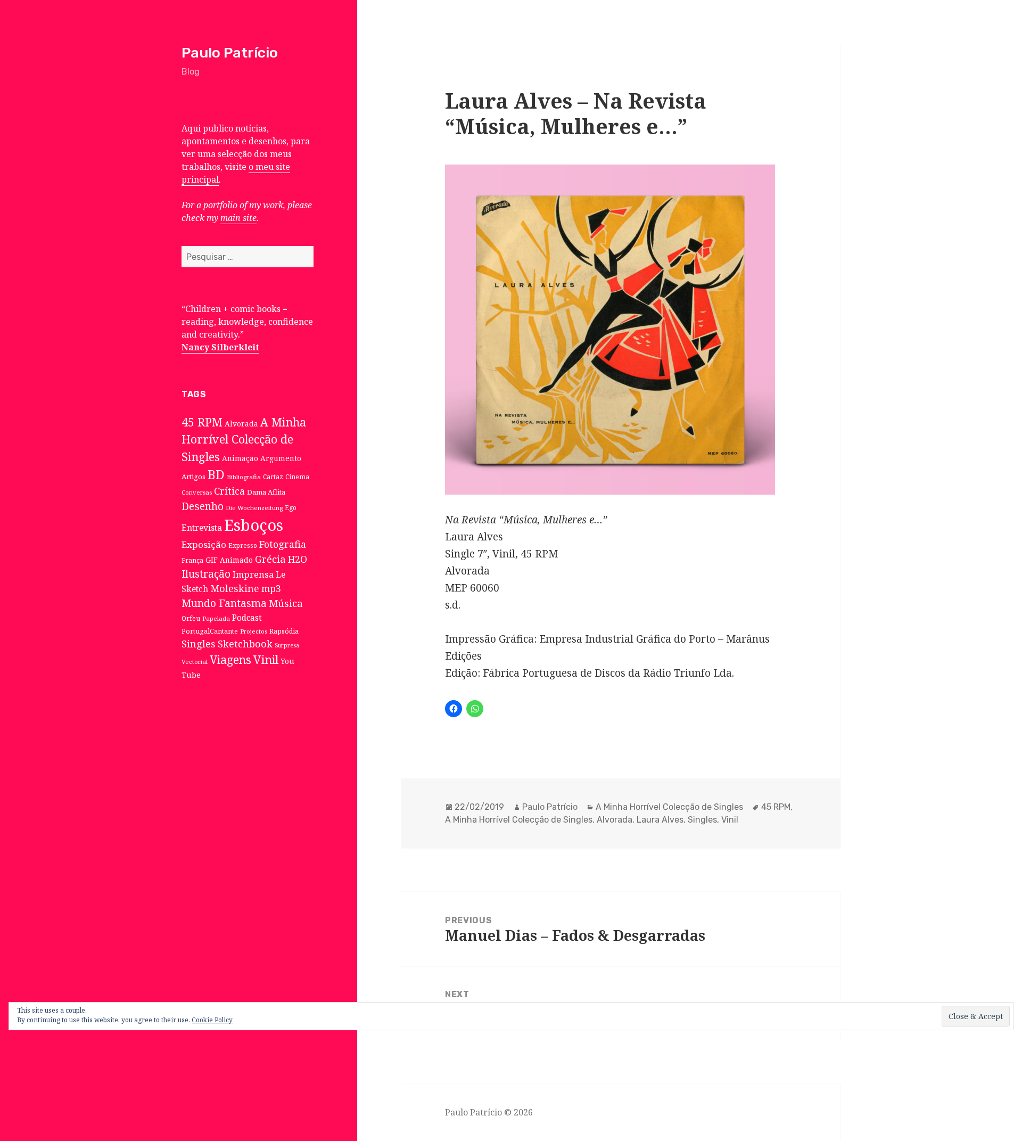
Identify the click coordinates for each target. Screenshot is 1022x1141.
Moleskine (234, 588)
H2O (297, 559)
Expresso (242, 545)
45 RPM (202, 422)
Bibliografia (244, 477)
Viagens (230, 659)
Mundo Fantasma (224, 603)
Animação (240, 458)
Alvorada (241, 423)
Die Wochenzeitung (254, 508)
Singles (199, 643)
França (192, 560)
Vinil (265, 659)
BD (216, 474)
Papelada (216, 618)
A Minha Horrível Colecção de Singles (244, 439)
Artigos (193, 476)
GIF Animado (229, 560)
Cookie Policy (212, 1019)
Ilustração (206, 574)
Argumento (280, 458)
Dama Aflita (266, 492)
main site (238, 218)
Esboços (253, 525)
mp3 (271, 588)
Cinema (297, 476)
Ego (290, 507)
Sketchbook (245, 643)
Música (286, 603)
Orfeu (191, 618)
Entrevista (202, 527)
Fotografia (282, 544)
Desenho (203, 506)
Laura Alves (660, 820)
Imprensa (253, 574)
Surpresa (287, 645)
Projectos (253, 631)
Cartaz (273, 476)
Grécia (270, 558)
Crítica (229, 491)
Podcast (247, 617)
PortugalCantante (210, 631)
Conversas (197, 492)
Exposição (204, 544)
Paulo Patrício (230, 52)
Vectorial (195, 662)
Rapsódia (284, 631)
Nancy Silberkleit (220, 347)
